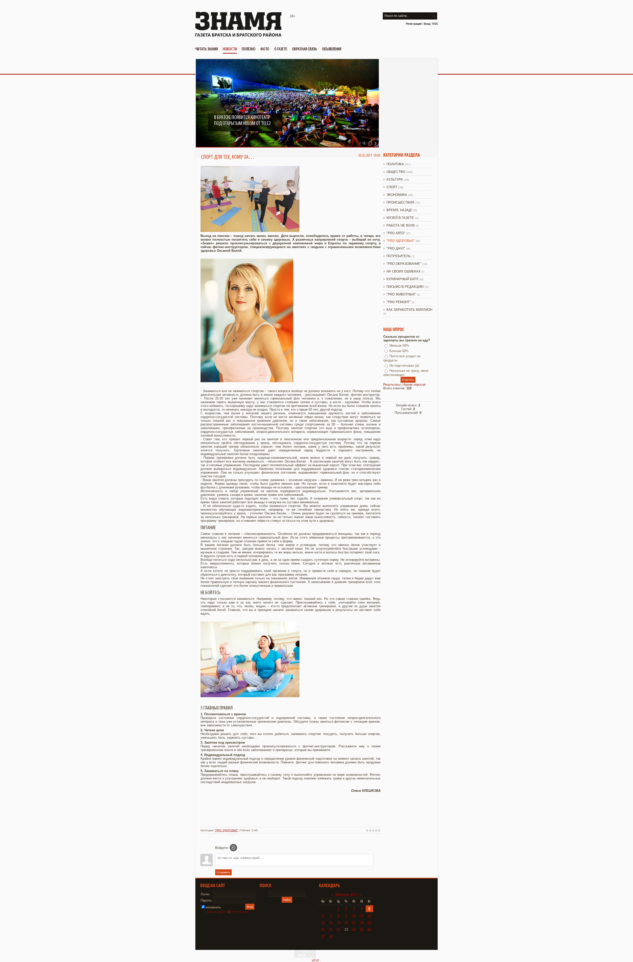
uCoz (315, 960)
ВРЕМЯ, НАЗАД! (399, 210)
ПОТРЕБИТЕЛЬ (398, 256)
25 (361, 929)
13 (323, 922)
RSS (435, 23)
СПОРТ (391, 187)
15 (338, 922)
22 (338, 929)
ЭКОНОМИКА (396, 195)
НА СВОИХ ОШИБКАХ (403, 271)
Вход (427, 23)
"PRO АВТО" (395, 233)
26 (369, 929)
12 (369, 916)
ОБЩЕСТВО (395, 172)
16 (346, 922)
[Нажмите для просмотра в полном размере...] (250, 231)
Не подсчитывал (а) (404, 365)
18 (361, 922)
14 (330, 922)
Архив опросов (414, 384)
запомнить (213, 907)
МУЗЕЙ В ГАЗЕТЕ (400, 218)
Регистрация (414, 23)
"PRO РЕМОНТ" (398, 302)
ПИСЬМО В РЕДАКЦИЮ (405, 287)
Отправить (223, 872)
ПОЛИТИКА (395, 164)
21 (330, 929)
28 (330, 936)
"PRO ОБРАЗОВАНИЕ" (403, 264)
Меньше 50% (399, 345)
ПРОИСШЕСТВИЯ (400, 202)
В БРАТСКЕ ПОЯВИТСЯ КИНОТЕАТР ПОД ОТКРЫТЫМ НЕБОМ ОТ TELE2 (242, 120)
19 (369, 922)
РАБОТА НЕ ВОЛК (400, 225)
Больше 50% (399, 351)
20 (323, 929)
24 (354, 929)
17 (354, 922)
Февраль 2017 (346, 894)
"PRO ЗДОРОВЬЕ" (226, 830)
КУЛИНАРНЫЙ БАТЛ (402, 279)
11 (361, 916)
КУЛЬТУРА (394, 179)
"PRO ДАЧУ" (395, 248)
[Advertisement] (291, 812)
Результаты (392, 384)
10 (354, 916)
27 (323, 936)
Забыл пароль (216, 912)
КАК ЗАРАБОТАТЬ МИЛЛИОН (409, 310)
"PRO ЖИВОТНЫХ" (401, 294)
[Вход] (233, 847)
